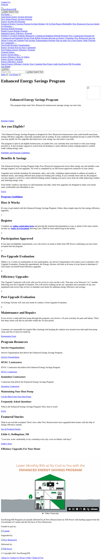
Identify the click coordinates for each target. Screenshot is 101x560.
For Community (8, 43)
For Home (5, 14)
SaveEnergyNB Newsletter (69, 64)
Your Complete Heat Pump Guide (44, 64)
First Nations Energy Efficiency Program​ (18, 50)
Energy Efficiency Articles (12, 62)
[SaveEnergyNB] (8, 9)
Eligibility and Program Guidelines (15, 153)
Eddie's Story (6, 444)
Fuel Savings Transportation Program (39, 40)
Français (4, 4)
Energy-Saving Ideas (10, 55)
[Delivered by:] (6, 549)
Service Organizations (10, 357)
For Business (6, 26)
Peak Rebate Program (39, 38)
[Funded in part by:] (5, 531)
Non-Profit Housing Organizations (15, 45)
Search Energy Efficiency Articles (15, 64)
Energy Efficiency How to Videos (15, 57)
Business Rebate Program (11, 29)
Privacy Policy (26, 558)
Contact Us (5, 2)
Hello (3, 74)
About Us (5, 558)
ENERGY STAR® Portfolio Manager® (17, 36)
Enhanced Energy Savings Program (16, 24)
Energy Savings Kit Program (13, 21)
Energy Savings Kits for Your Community (18, 47)
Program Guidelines (12, 196)
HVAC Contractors (9, 372)
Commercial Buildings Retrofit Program (51, 36)
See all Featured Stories (11, 429)
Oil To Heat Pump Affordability (59, 24)
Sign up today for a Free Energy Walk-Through (75, 40)
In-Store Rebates (38, 24)
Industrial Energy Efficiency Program (16, 33)
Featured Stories (7, 52)
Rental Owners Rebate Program (14, 31)
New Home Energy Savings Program (16, 19)
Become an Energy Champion (61, 38)
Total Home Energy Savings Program (16, 17)
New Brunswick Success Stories (85, 24)
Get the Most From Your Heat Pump (16, 397)
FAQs (3, 191)
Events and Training (15, 40)
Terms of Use (37, 558)
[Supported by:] (9, 540)
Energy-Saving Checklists (12, 59)
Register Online (7, 121)
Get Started (5, 66)
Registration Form (8, 336)
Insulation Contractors (10, 386)
